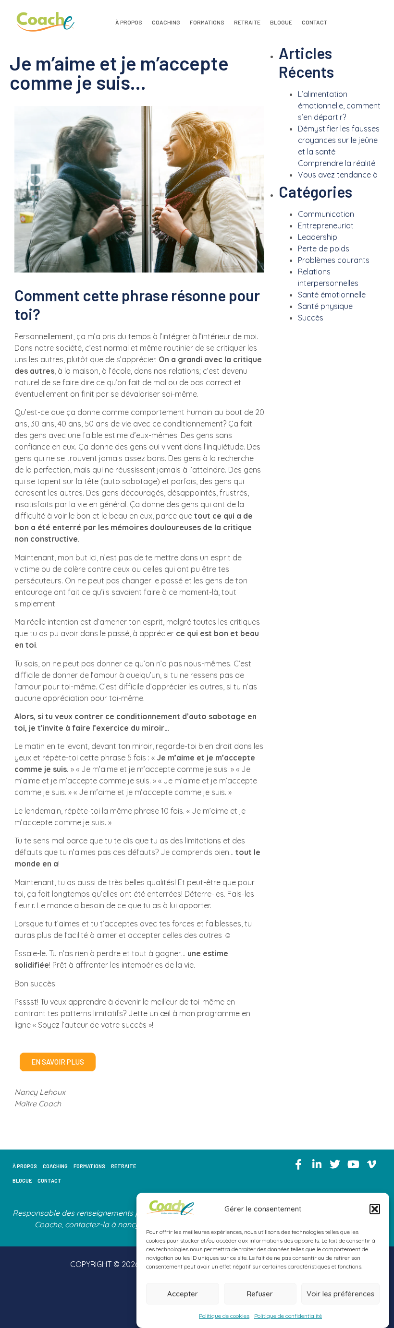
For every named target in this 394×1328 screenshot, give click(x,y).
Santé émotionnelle (332, 294)
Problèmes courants (333, 260)
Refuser (260, 1293)
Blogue (281, 22)
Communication (326, 214)
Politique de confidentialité (288, 1315)
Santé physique (325, 306)
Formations (207, 22)
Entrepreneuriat (326, 225)
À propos (128, 22)
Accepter (182, 1293)
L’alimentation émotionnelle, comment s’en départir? (339, 105)
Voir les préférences (340, 1293)
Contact (314, 22)
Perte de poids (323, 248)
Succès (310, 317)
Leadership (317, 237)
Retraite (247, 22)
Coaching (166, 22)
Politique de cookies (224, 1315)
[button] (375, 1209)
